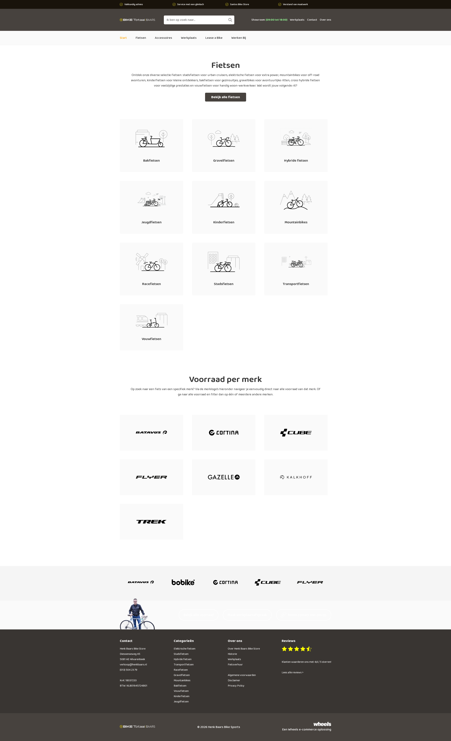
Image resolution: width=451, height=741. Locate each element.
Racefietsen (181, 670)
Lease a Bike (214, 37)
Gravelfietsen (182, 675)
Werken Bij (238, 37)
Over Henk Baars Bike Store (244, 649)
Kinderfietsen (181, 696)
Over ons (325, 20)
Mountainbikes (182, 680)
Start (123, 37)
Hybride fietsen (182, 659)
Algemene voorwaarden (242, 675)
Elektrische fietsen (184, 649)
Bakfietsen (180, 686)
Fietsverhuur (235, 664)
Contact (312, 20)
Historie (232, 654)
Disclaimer (234, 680)
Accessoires (163, 37)
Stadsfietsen (181, 654)
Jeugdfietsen (181, 701)
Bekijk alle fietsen (225, 97)
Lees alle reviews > (292, 672)
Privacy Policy (236, 686)
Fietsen (141, 37)
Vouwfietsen (181, 691)
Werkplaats (297, 20)
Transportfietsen (184, 664)
